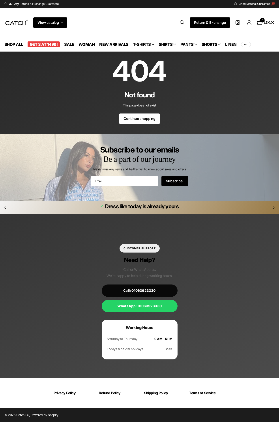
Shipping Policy (156, 393)
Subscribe (174, 181)
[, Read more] (239, 23)
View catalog (48, 22)
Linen (230, 44)
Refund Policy (110, 393)
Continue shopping (139, 118)
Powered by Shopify (44, 415)
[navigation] (5, 207)
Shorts (209, 44)
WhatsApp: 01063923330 (139, 306)
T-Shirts (142, 44)
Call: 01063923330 (139, 290)
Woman (87, 44)
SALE (69, 44)
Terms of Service (202, 393)
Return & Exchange (210, 22)
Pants (186, 44)
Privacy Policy (65, 393)
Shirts (166, 44)
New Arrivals (114, 44)
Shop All (13, 44)
